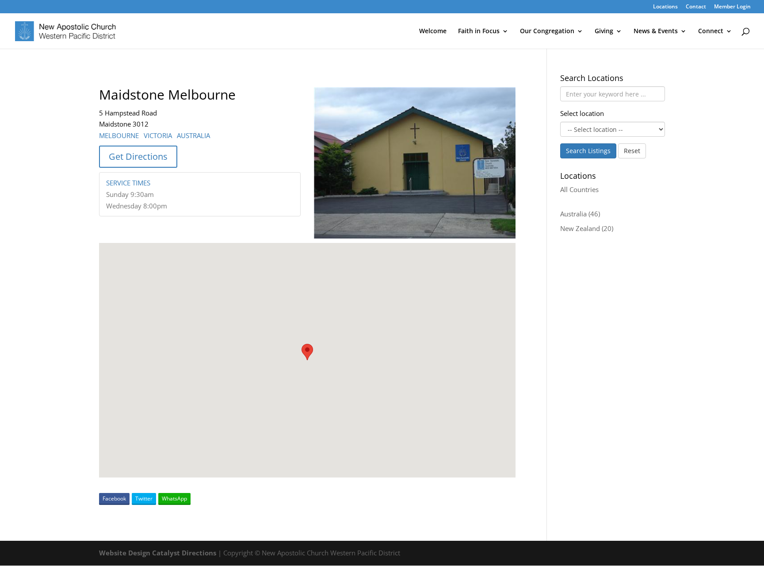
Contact (696, 7)
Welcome (433, 31)
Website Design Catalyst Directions (157, 552)
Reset (632, 150)
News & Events (656, 31)
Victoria (158, 135)
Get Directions (138, 156)
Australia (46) (580, 213)
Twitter (144, 498)
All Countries (579, 189)
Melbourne (119, 135)
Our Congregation (547, 31)
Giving (604, 31)
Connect (710, 31)
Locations (665, 7)
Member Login (732, 7)
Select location (582, 113)
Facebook (114, 498)
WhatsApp (174, 498)
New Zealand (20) (586, 228)
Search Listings (588, 150)
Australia (193, 135)
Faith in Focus (479, 31)
